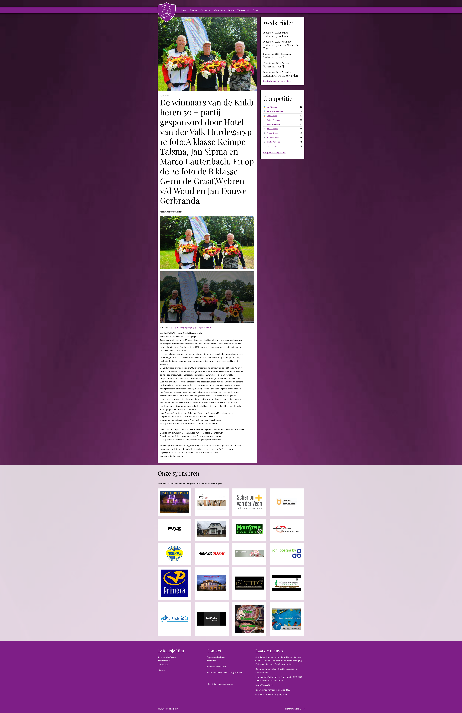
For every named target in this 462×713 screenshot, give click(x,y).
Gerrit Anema (272, 116)
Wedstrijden (219, 10)
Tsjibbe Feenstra (273, 120)
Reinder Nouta (272, 133)
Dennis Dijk (271, 146)
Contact (256, 10)
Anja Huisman (272, 129)
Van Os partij (243, 10)
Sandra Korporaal (273, 142)
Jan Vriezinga (272, 107)
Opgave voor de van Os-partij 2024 (271, 694)
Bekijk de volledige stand (274, 152)
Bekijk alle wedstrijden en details (277, 81)
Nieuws (193, 10)
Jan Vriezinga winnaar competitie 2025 (272, 690)
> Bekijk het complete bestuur (220, 684)
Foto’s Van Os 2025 (264, 685)
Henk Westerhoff (273, 137)
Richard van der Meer (275, 111)
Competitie (205, 10)
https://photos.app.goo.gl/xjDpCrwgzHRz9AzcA (190, 327)
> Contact (162, 670)
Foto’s (231, 10)
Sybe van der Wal (273, 124)
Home (183, 10)
